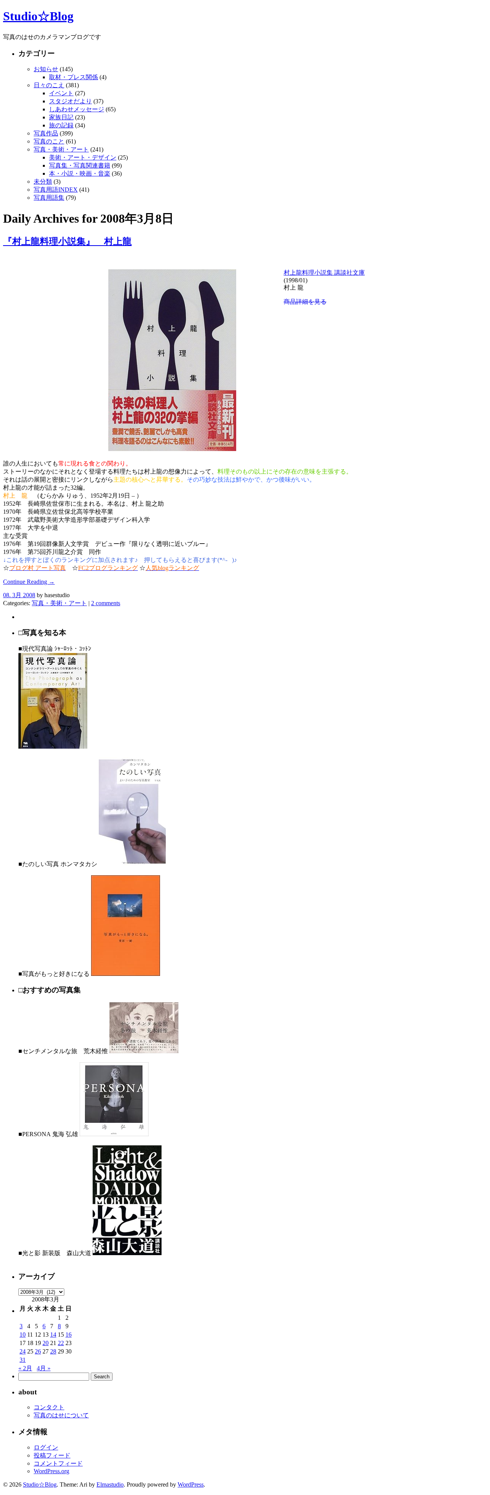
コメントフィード (58, 1463)
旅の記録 (61, 125)
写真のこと (49, 141)
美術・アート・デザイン (82, 157)
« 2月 (25, 1368)
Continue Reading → (29, 581)
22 (61, 1343)
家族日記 (61, 117)
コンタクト (49, 1407)
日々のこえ (49, 85)
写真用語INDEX (56, 189)
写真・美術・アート (61, 149)
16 (68, 1334)
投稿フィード (52, 1455)
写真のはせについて (61, 1415)
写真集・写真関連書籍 (79, 165)
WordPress (191, 1484)
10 (23, 1334)
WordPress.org (51, 1471)
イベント (61, 93)
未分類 (43, 181)
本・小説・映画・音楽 (79, 173)
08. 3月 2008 (19, 595)
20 (45, 1343)
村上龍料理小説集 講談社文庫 (324, 272)
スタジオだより (70, 101)
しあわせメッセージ (76, 109)
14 (53, 1334)
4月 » (44, 1368)
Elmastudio (110, 1484)
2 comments (105, 603)
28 (53, 1351)
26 (38, 1351)
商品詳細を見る (305, 301)
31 (23, 1360)
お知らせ (46, 69)
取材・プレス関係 (73, 77)
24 (23, 1351)
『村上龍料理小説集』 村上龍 (67, 241)
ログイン (46, 1447)
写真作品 (46, 133)
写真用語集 (49, 197)
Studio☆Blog (38, 16)
